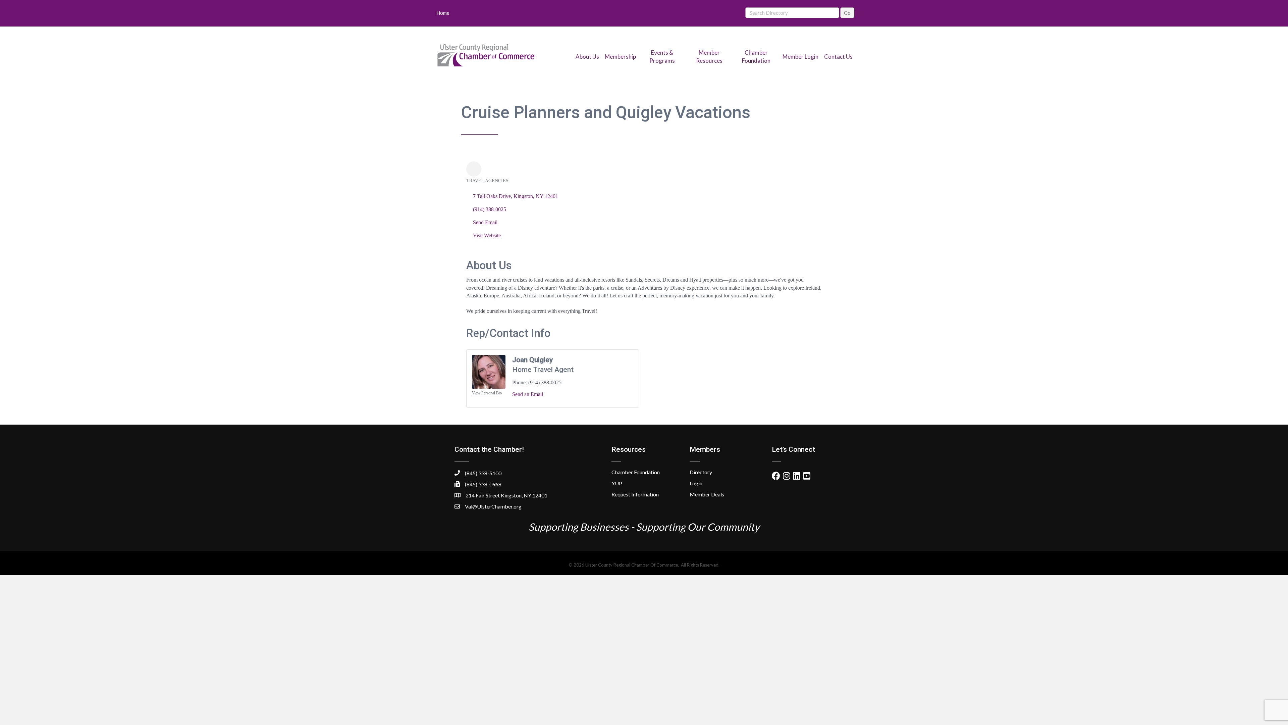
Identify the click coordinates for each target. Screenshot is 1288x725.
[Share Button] (473, 169)
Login (696, 483)
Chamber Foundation (635, 472)
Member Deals (707, 494)
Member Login (800, 56)
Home (442, 13)
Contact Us (838, 56)
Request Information (635, 494)
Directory (701, 472)
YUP (616, 483)
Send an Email (527, 394)
